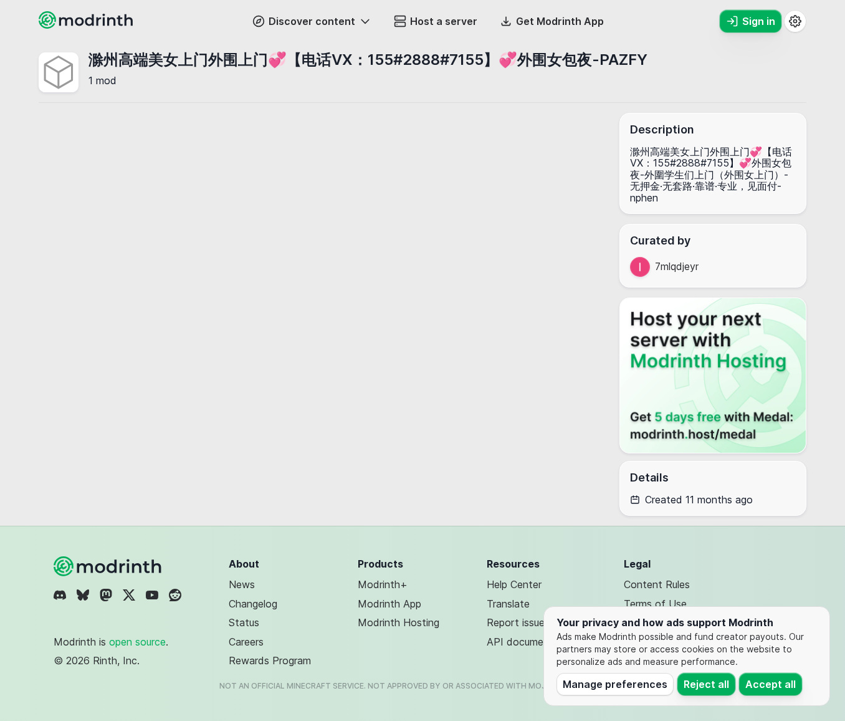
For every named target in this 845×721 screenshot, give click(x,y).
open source (137, 642)
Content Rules (657, 584)
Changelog (253, 603)
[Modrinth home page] (87, 25)
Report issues (518, 622)
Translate (508, 603)
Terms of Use (655, 603)
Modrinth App (389, 603)
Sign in (758, 21)
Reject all (706, 684)
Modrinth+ (383, 584)
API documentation (532, 641)
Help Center (514, 584)
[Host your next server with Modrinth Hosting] (712, 375)
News (242, 584)
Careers (246, 641)
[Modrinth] (109, 566)
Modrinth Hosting (398, 622)
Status (244, 622)
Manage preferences (615, 684)
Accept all (770, 684)
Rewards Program (270, 660)
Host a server (443, 21)
